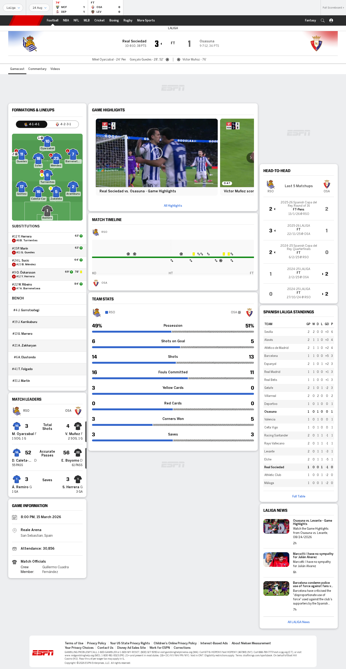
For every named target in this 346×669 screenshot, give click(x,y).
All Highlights (173, 205)
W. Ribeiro (25, 284)
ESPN (26, 20)
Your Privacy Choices (79, 647)
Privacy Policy (96, 643)
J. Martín (24, 381)
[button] (323, 20)
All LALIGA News (299, 622)
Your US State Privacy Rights (130, 643)
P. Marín (23, 248)
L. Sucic (24, 260)
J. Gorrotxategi (28, 310)
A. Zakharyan (27, 345)
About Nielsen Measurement (251, 643)
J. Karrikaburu (27, 322)
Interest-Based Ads (214, 643)
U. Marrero (25, 333)
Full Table (298, 496)
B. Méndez (29, 264)
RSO (104, 232)
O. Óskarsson (25, 272)
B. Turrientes (28, 240)
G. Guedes (28, 252)
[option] (157, 157)
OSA (104, 283)
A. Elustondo (27, 357)
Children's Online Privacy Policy (175, 643)
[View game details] (298, 208)
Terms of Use (74, 643)
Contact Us (105, 647)
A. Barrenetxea (30, 288)
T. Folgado (25, 369)
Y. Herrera (25, 236)
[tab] (31, 124)
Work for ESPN (159, 647)
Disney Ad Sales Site (131, 647)
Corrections (182, 647)
